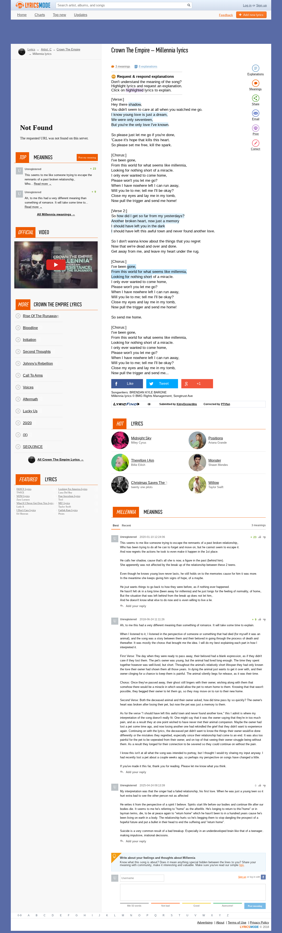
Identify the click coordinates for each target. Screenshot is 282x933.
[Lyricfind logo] (126, 404)
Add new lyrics (253, 15)
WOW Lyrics (23, 496)
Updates (80, 15)
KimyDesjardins (187, 404)
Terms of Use (237, 922)
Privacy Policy (259, 922)
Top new (59, 15)
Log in (247, 5)
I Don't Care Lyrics (26, 510)
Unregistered (33, 169)
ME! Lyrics (64, 503)
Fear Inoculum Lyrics (69, 496)
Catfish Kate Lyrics (68, 510)
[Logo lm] (33, 5)
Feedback (226, 15)
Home (22, 15)
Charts (40, 15)
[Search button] (188, 5)
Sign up (261, 5)
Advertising (205, 922)
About (220, 922)
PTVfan (225, 404)
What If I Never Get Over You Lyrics (35, 503)
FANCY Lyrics (24, 489)
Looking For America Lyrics (72, 489)
